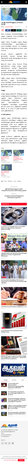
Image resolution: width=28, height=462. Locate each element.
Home (2, 6)
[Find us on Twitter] (6, 443)
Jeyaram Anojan (9, 26)
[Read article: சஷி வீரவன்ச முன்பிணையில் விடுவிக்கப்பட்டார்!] (14, 296)
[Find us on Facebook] (2, 443)
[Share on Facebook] (7, 30)
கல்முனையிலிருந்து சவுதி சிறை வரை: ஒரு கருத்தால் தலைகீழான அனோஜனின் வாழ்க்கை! (17, 400)
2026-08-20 (4, 231)
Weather (10, 181)
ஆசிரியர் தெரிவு (7, 6)
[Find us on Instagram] (9, 443)
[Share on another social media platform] (24, 30)
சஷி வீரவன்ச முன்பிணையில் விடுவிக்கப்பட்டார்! (14, 307)
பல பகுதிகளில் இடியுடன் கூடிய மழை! (5, 172)
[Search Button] (26, 2)
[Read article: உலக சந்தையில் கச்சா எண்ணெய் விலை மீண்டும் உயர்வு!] (14, 320)
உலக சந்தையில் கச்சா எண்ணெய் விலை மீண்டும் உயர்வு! (12, 331)
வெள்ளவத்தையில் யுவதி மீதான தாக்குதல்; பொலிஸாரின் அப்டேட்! (17, 413)
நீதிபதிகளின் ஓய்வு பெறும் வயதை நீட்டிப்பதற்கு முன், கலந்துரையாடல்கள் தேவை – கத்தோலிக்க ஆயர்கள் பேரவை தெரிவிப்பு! (13, 357)
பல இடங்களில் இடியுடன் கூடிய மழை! (5, 158)
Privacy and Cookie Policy (11, 460)
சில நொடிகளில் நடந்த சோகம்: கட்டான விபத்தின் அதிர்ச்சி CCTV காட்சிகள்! (16, 393)
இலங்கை (3, 223)
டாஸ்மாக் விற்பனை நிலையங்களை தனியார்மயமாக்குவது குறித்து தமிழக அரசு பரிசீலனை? (16, 386)
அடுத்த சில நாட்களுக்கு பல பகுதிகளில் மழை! (18, 158)
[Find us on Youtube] (12, 443)
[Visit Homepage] (14, 2)
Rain (5, 181)
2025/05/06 (17, 26)
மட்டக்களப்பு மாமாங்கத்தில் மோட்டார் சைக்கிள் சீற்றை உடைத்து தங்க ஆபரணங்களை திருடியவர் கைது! (13, 228)
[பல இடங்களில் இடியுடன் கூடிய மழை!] (6, 153)
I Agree (21, 460)
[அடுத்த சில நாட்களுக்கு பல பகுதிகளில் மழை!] (18, 153)
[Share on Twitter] (13, 30)
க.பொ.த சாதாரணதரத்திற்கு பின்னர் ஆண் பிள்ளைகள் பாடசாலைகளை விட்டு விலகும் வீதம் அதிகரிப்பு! (14, 281)
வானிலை (19, 181)
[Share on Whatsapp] (19, 30)
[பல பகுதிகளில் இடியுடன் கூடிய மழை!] (6, 167)
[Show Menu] (1, 2)
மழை (15, 181)
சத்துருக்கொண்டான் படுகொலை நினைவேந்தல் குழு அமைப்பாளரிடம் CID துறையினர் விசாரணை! (14, 255)
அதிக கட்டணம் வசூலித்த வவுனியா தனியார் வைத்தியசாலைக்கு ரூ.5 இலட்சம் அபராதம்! (17, 407)
